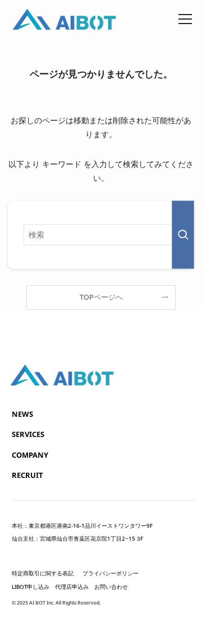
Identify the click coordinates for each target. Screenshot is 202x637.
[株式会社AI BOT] (66, 19)
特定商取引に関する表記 (43, 573)
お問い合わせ (111, 586)
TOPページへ (101, 297)
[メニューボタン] (185, 17)
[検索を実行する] (183, 235)
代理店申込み (72, 586)
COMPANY (30, 455)
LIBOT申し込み (30, 586)
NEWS (22, 414)
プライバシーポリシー (110, 573)
